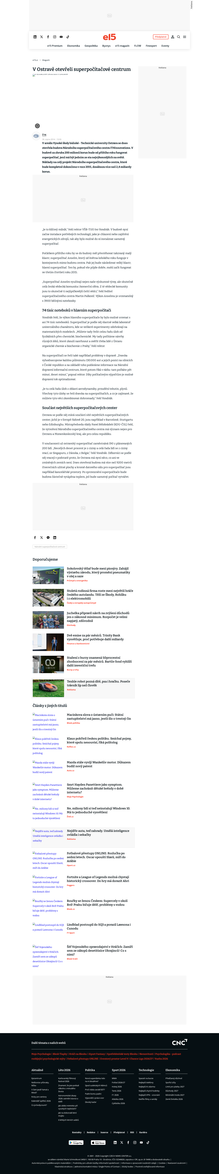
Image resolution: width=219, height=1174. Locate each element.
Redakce (91, 1132)
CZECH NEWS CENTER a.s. (120, 1156)
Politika (90, 1070)
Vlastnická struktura (63, 1166)
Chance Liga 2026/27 (141, 1058)
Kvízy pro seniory (39, 1096)
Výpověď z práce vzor (94, 1098)
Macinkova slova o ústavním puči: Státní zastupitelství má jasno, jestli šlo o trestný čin (99, 716)
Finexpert (151, 45)
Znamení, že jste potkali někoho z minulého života (68, 1088)
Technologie (146, 1070)
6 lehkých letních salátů (68, 1120)
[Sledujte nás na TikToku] (67, 36)
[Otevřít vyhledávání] (179, 37)
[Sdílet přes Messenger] (48, 537)
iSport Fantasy (97, 1054)
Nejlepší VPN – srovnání (149, 1095)
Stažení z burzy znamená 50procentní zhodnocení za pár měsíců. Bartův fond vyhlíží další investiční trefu (99, 661)
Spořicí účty (171, 1082)
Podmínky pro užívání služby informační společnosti (96, 1163)
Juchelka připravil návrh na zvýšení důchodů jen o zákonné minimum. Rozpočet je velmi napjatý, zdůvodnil (98, 617)
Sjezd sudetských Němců (96, 1085)
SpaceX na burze (146, 1078)
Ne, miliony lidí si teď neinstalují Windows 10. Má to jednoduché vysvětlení (98, 810)
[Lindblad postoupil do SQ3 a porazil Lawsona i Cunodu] (48, 931)
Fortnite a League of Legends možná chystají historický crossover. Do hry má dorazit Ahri (98, 879)
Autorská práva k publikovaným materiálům (51, 1163)
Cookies (162, 1163)
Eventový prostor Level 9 (114, 1058)
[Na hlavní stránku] (109, 37)
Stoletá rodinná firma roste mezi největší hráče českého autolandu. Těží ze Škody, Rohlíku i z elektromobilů (100, 594)
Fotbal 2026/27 (118, 1082)
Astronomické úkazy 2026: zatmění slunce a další (68, 1098)
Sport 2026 (119, 1070)
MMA (114, 1078)
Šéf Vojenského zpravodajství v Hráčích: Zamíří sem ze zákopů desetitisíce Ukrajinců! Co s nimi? (100, 950)
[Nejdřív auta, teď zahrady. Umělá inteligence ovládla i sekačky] (48, 837)
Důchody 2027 (172, 1090)
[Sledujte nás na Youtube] (61, 36)
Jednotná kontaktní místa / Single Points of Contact (97, 1166)
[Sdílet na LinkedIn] (54, 537)
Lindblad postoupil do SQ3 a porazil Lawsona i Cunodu (99, 926)
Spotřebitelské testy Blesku (122, 1054)
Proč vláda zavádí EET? (95, 1089)
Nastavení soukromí (177, 1163)
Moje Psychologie (41, 1054)
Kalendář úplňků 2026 (41, 1101)
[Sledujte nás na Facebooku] (48, 36)
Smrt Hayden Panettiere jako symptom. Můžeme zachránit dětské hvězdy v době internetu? (95, 788)
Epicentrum (36, 1078)
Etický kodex (127, 1166)
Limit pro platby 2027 (175, 1086)
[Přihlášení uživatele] (173, 37)
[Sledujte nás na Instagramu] (54, 36)
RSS (132, 1132)
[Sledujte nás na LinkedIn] (35, 36)
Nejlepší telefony (146, 1082)
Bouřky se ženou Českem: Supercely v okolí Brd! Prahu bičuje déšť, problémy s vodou (97, 902)
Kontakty (76, 1132)
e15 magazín (122, 45)
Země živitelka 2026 (174, 1099)
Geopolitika (91, 45)
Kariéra (143, 1132)
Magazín (46, 60)
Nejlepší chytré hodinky (149, 1090)
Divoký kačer (90, 1102)
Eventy (165, 45)
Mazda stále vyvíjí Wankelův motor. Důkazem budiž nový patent (99, 764)
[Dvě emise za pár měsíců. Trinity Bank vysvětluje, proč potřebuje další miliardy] (48, 642)
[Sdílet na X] (41, 537)
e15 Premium (54, 45)
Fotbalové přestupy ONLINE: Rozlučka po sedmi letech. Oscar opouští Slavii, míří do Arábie (96, 857)
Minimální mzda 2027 (175, 1095)
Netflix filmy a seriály (148, 1099)
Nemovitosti (146, 1054)
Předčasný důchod (174, 1078)
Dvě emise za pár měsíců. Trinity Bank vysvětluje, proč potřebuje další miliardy (95, 637)
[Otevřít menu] (185, 37)
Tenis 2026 (116, 1090)
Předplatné (119, 1132)
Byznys (106, 45)
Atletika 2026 (117, 1099)
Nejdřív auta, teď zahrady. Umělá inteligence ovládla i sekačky (98, 832)
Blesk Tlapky (60, 1054)
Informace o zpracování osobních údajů (138, 1163)
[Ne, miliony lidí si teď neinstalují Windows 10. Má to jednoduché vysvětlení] (48, 815)
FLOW (137, 45)
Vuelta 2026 (161, 1058)
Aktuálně (37, 1070)
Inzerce (104, 1132)
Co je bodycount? (39, 1105)
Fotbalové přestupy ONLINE (82, 1058)
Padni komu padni (93, 1093)
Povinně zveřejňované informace (149, 1166)
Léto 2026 (64, 1070)
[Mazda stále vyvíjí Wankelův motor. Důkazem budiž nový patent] (48, 769)
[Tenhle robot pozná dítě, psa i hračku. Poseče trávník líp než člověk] (48, 688)
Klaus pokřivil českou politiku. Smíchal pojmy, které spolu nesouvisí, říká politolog (99, 740)
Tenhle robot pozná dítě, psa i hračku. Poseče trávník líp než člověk (98, 683)
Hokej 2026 (117, 1086)
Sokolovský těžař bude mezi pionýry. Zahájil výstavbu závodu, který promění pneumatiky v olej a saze (98, 572)
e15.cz (35, 60)
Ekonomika (73, 45)
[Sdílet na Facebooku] (35, 537)
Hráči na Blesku (78, 1054)
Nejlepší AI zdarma (147, 1086)
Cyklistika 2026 (118, 1103)
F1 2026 (115, 1095)
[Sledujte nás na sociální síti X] (41, 36)
